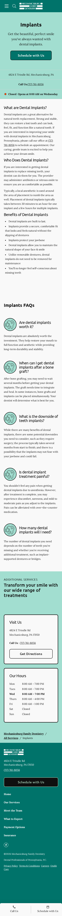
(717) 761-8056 (36, 84)
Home (7, 794)
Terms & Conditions (29, 865)
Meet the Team (13, 810)
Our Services (12, 802)
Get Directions (31, 654)
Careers (45, 865)
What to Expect (13, 818)
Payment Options (14, 827)
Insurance (10, 835)
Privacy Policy (11, 865)
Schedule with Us (31, 55)
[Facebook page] (6, 845)
